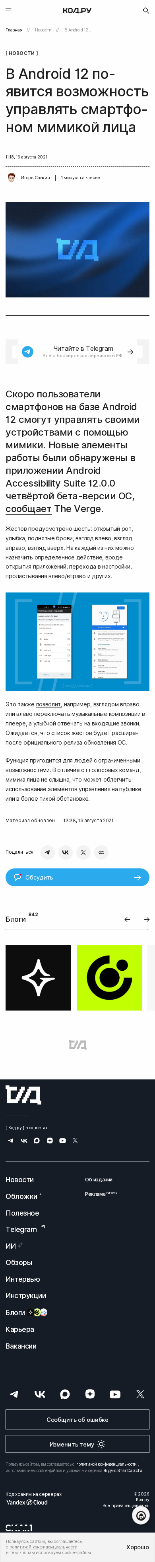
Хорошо (137, 1547)
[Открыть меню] (8, 10)
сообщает (28, 508)
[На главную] (77, 10)
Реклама (98, 1194)
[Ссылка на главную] (23, 1095)
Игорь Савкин (35, 177)
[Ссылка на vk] (24, 1141)
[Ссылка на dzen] (50, 1141)
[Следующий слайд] (147, 919)
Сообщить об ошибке (77, 1419)
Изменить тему (72, 1444)
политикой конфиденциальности (106, 1464)
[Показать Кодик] (141, 1515)
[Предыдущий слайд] (127, 919)
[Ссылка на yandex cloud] (33, 1502)
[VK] (65, 852)
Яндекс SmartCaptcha (123, 1470)
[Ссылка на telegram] (11, 1141)
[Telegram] (48, 852)
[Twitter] (83, 852)
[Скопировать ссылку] (101, 852)
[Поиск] (146, 11)
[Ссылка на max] (36, 1141)
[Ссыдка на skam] (19, 1528)
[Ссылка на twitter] (75, 1141)
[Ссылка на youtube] (62, 1141)
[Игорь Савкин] (11, 178)
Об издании (98, 1180)
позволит (48, 704)
